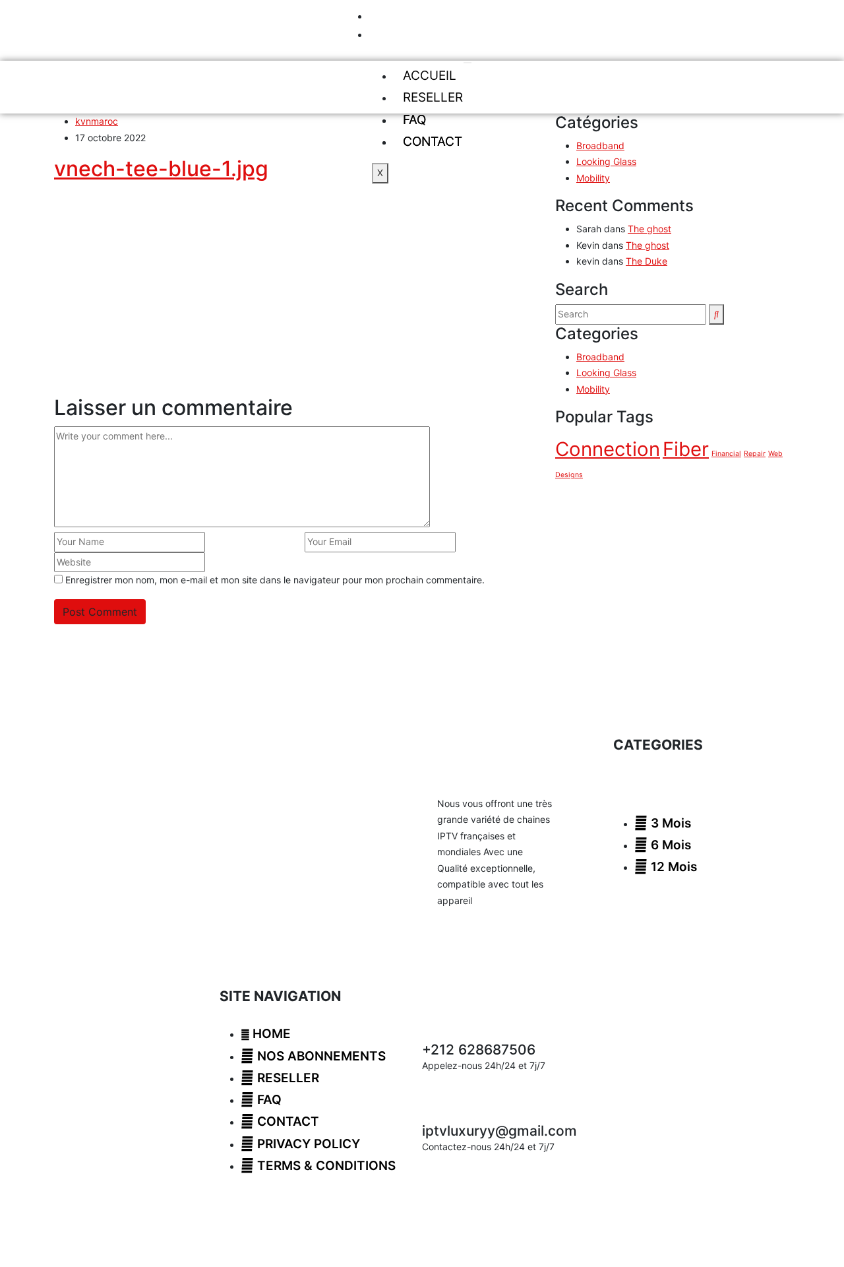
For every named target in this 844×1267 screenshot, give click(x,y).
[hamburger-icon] (467, 63)
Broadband (600, 145)
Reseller (433, 97)
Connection (607, 449)
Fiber (686, 449)
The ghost (649, 228)
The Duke (646, 261)
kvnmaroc (96, 121)
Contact (432, 141)
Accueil (429, 75)
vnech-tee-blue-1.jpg (161, 168)
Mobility (593, 177)
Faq (414, 119)
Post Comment (100, 611)
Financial (726, 453)
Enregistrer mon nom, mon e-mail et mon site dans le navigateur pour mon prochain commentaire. (275, 579)
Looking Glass (606, 161)
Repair (755, 453)
